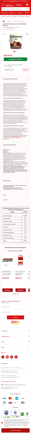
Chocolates (6, 12)
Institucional (4, 331)
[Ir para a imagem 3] (10, 265)
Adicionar (8, 290)
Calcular (25, 69)
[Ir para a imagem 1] (5, 265)
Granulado (8, 16)
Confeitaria (14, 12)
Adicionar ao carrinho (15, 59)
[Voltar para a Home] (10, 4)
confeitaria (9, 21)
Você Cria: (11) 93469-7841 (9, 375)
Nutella (2, 16)
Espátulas (27, 16)
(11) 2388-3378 (6, 367)
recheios (15, 21)
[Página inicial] (4, 21)
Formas (21, 12)
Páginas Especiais (5, 336)
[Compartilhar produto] (27, 34)
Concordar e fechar (15, 430)
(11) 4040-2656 (18, 367)
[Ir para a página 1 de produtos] (13, 294)
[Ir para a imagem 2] (8, 265)
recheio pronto (22, 21)
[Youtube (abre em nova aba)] (7, 358)
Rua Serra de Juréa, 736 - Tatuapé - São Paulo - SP (14, 384)
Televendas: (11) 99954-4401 (10, 371)
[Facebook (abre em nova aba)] (2, 358)
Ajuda (2, 347)
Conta (2, 341)
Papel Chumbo (21, 16)
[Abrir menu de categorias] (3, 5)
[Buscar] (27, 9)
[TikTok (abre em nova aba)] (16, 358)
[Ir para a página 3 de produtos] (18, 294)
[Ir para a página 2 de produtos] (15, 294)
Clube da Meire (13, 1)
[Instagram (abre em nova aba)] (11, 358)
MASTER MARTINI (9, 27)
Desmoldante (14, 16)
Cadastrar (15, 317)
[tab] (14, 51)
